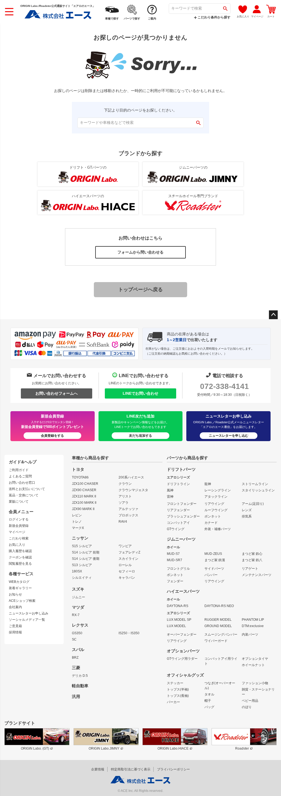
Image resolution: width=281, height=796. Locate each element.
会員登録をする (52, 436)
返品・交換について (23, 495)
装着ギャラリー (20, 588)
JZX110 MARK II (84, 496)
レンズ (247, 510)
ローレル (125, 565)
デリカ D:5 (80, 676)
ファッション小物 (255, 683)
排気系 (247, 516)
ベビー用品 (250, 701)
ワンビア (125, 546)
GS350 (77, 633)
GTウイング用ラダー (182, 659)
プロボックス (128, 515)
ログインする (19, 519)
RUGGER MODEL (218, 620)
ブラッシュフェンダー (183, 516)
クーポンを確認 (20, 557)
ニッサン (80, 538)
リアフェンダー (178, 510)
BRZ (75, 657)
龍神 (207, 484)
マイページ (17, 532)
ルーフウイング (215, 510)
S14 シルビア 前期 (85, 552)
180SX (77, 571)
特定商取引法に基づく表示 (130, 769)
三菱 (76, 668)
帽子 (207, 701)
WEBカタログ (19, 582)
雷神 (170, 497)
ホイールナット (253, 665)
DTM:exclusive (253, 626)
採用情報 (15, 632)
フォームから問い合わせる (140, 252)
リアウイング (214, 504)
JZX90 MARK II (83, 509)
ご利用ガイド (19, 470)
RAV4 (123, 522)
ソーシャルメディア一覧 (27, 620)
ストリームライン (255, 484)
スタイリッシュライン (258, 490)
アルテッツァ (128, 509)
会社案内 (15, 607)
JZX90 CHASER (84, 490)
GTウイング (175, 529)
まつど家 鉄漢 (214, 560)
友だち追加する (140, 436)
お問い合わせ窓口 (22, 483)
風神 (170, 490)
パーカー (173, 702)
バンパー (211, 575)
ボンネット (212, 516)
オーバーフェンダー (181, 634)
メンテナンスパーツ (256, 575)
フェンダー (175, 581)
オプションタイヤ (255, 659)
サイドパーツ (214, 568)
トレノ (77, 522)
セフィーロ (127, 571)
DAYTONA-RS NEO (219, 606)
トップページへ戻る (140, 289)
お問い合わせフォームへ (56, 393)
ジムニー (78, 597)
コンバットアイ (178, 523)
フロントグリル (178, 568)
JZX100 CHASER (85, 484)
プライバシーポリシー (173, 769)
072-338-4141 (224, 386)
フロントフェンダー (181, 504)
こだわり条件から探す (214, 17)
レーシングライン (217, 490)
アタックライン (215, 497)
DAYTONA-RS (177, 606)
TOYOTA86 (80, 477)
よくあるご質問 (20, 476)
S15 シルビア (82, 546)
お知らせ (15, 594)
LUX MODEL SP (179, 620)
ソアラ (123, 503)
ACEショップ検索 (22, 601)
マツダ (78, 607)
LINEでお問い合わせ (140, 393)
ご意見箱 (15, 626)
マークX (78, 528)
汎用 (76, 696)
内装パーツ (250, 634)
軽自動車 (80, 686)
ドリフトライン (178, 484)
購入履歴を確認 (20, 551)
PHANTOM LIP (253, 620)
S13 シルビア (82, 565)
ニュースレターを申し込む (228, 436)
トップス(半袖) (178, 689)
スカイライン (128, 559)
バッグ (209, 707)
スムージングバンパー (220, 634)
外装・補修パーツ (217, 529)
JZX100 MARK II (84, 503)
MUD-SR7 (174, 560)
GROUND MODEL (218, 626)
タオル (209, 694)
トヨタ (78, 469)
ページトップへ (273, 314)
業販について (19, 501)
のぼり (247, 707)
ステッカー (175, 683)
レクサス (80, 625)
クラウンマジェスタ (133, 490)
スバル (78, 649)
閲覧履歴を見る (20, 564)
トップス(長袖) (178, 696)
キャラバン (127, 578)
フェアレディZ (129, 552)
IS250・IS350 (129, 633)
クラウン (125, 484)
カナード (211, 523)
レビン (77, 515)
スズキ (78, 589)
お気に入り (17, 545)
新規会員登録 (19, 526)
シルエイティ (82, 578)
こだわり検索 (19, 538)
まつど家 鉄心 (252, 554)
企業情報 (97, 769)
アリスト (125, 496)
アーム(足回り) (253, 504)
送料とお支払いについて (27, 489)
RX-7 (76, 615)
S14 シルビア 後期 (85, 559)
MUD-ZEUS (213, 554)
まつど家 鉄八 (252, 560)
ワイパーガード (215, 641)
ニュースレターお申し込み (28, 613)
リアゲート (250, 568)
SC (74, 639)
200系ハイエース (131, 477)
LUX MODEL (176, 626)
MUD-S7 (173, 554)
